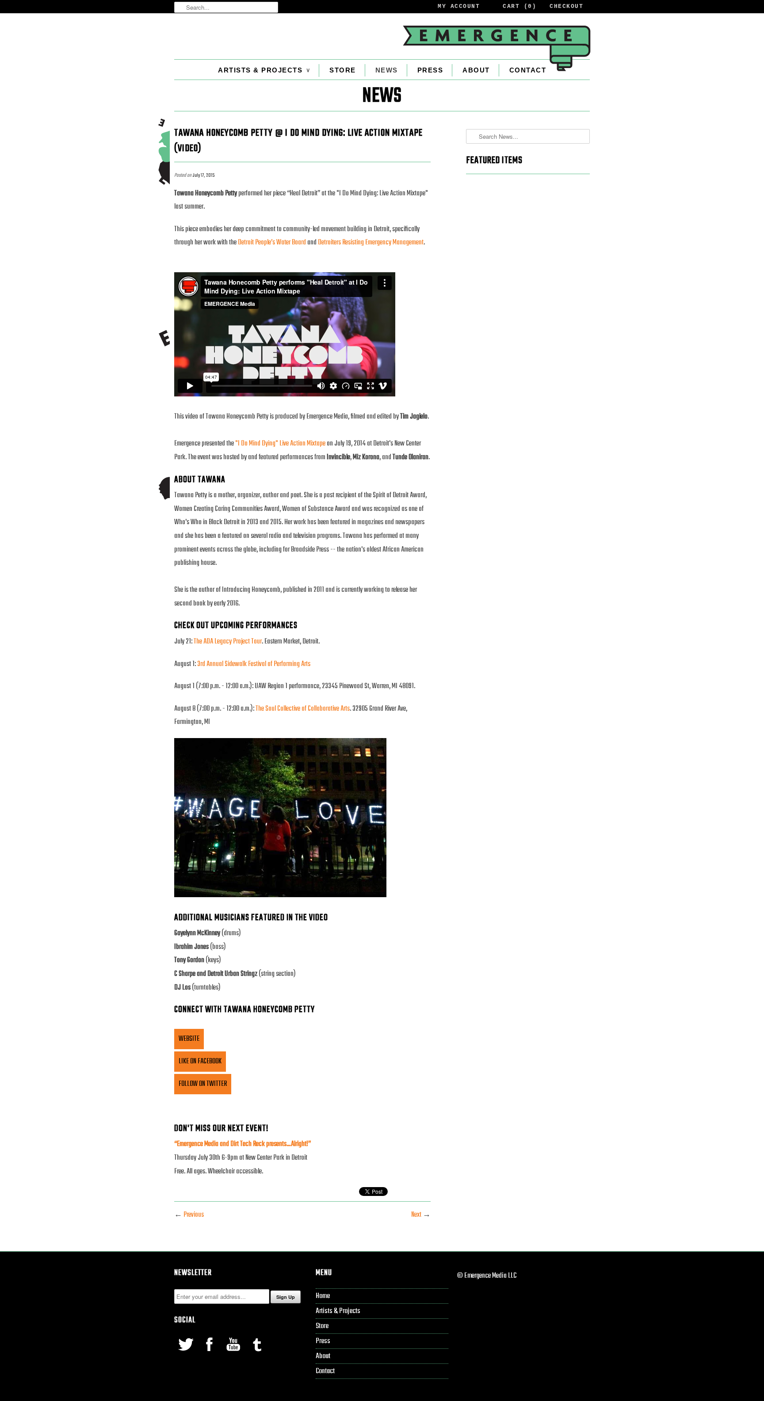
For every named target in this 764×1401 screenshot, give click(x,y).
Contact (527, 70)
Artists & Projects (264, 70)
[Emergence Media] (496, 48)
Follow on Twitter (203, 1084)
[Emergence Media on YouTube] (234, 1353)
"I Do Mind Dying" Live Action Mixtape (280, 443)
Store (342, 70)
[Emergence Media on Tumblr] (257, 1353)
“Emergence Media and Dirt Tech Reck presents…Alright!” (242, 1144)
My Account (459, 6)
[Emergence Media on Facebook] (210, 1353)
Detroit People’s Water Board (272, 242)
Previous (193, 1215)
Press (430, 70)
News (386, 70)
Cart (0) (519, 6)
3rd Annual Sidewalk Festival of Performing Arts (253, 664)
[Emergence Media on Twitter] (186, 1353)
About (476, 70)
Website (189, 1039)
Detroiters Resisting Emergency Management (371, 242)
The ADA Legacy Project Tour (228, 641)
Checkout (566, 6)
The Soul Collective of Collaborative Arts (303, 709)
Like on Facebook (200, 1061)
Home (323, 1296)
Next (416, 1215)
